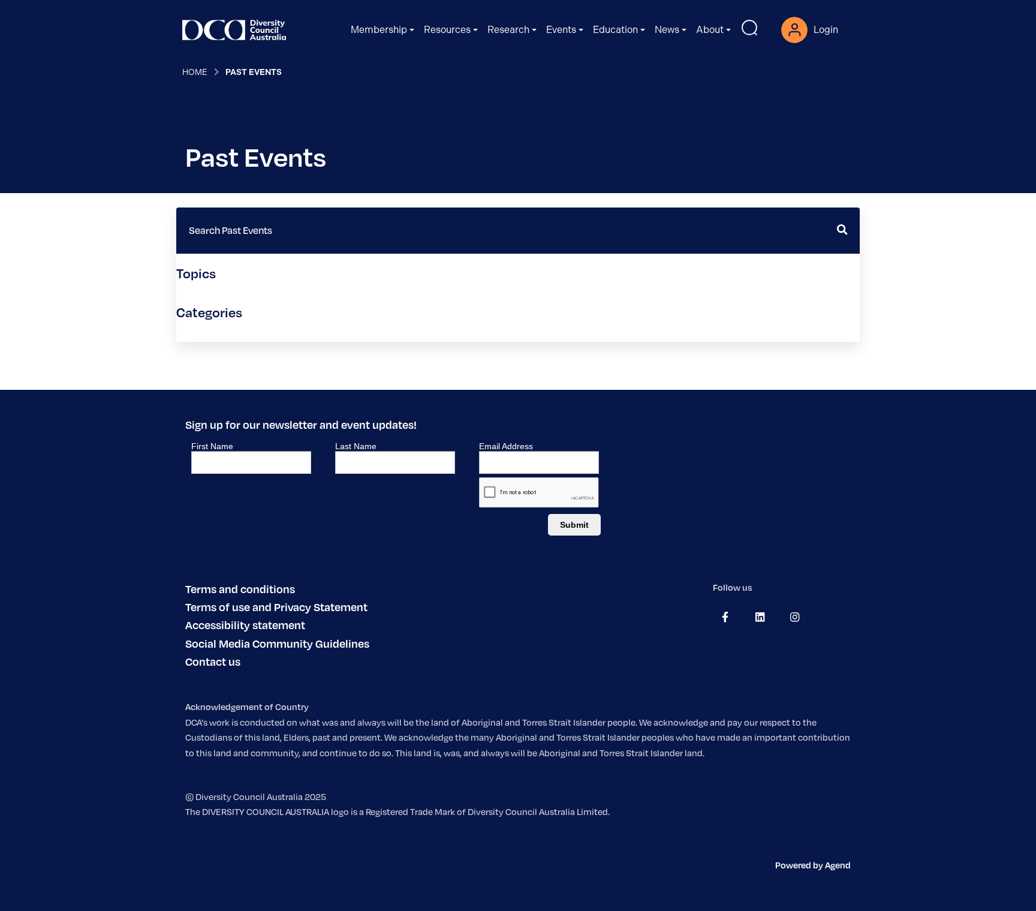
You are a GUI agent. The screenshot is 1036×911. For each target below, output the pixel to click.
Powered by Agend (813, 864)
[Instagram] (794, 617)
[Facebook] (725, 617)
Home (194, 72)
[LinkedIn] (759, 617)
